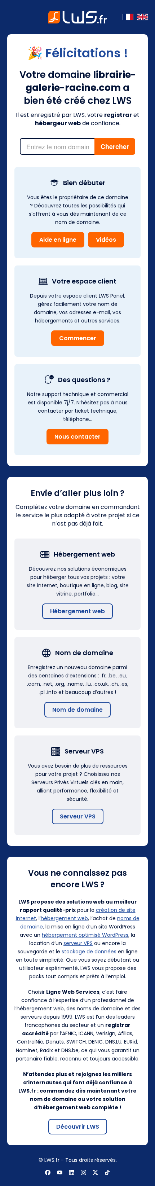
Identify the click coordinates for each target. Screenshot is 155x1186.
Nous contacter (77, 436)
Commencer (77, 338)
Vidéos (106, 240)
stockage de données (89, 951)
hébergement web (64, 918)
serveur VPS (78, 943)
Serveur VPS (78, 816)
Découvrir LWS (77, 1127)
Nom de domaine (77, 710)
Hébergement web (77, 611)
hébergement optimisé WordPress (85, 935)
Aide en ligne (57, 240)
